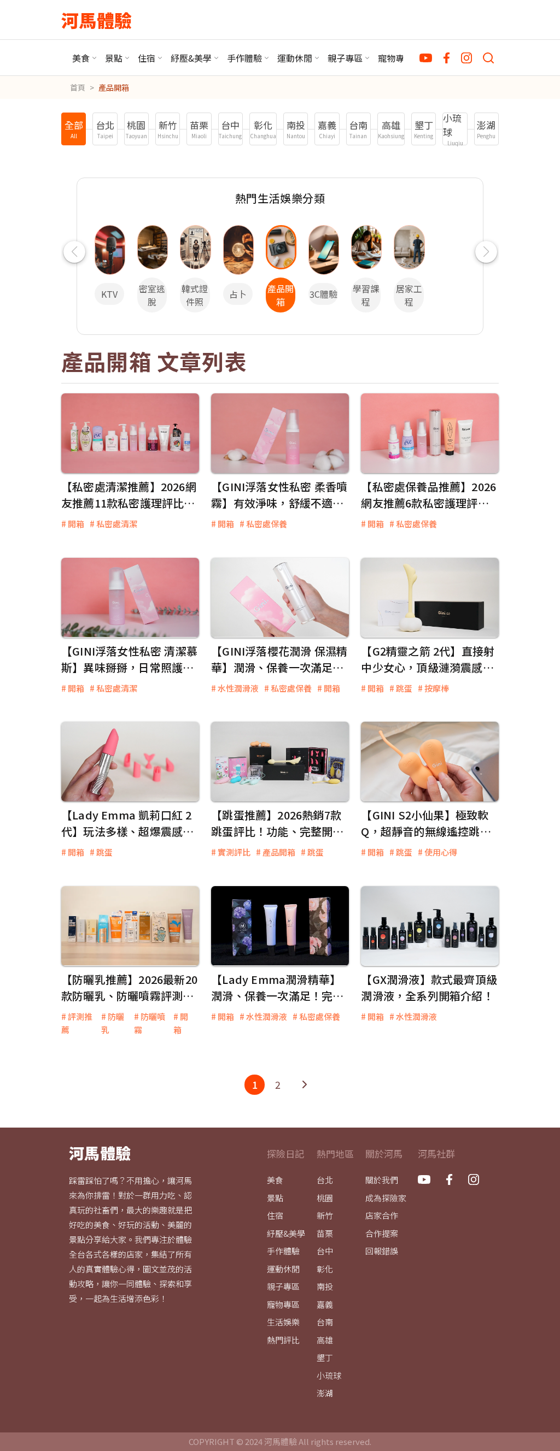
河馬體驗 (96, 20)
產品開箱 (113, 87)
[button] (74, 252)
